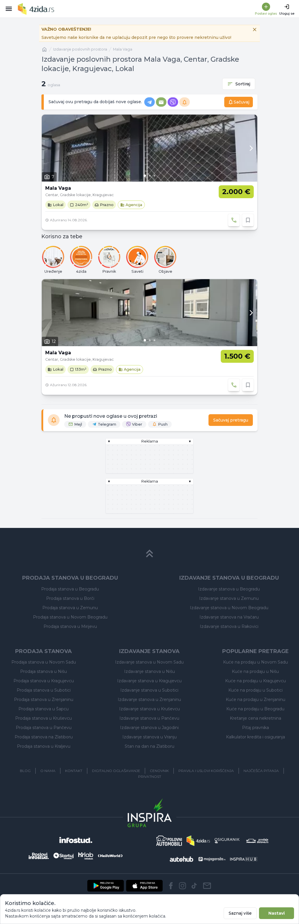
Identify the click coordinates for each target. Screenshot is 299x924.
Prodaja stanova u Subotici (44, 690)
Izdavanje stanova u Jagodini (149, 727)
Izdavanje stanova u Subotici (149, 690)
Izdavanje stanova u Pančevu (149, 718)
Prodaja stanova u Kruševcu (43, 718)
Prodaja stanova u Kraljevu (43, 746)
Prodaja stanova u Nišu (43, 671)
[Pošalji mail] (207, 885)
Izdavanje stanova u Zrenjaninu (149, 699)
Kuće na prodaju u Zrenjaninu (255, 699)
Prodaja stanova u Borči (70, 598)
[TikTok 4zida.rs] (194, 885)
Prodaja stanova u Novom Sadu (43, 662)
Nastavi (276, 913)
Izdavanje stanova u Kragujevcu (149, 680)
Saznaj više (240, 913)
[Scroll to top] (149, 554)
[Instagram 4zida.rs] (182, 885)
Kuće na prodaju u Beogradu (255, 708)
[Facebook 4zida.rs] (170, 885)
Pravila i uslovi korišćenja (206, 770)
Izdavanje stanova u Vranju (149, 737)
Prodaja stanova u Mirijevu (70, 626)
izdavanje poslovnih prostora (80, 49)
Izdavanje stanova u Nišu (149, 671)
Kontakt (73, 770)
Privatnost (149, 776)
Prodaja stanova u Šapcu (43, 708)
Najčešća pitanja (261, 770)
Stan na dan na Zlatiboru (149, 746)
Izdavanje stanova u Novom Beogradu (229, 607)
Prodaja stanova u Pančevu (44, 727)
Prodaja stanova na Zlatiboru (44, 737)
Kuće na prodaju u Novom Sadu (255, 662)
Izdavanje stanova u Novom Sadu (149, 662)
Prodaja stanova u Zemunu (70, 607)
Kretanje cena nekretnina (255, 718)
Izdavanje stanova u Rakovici (229, 626)
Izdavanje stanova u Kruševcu (149, 708)
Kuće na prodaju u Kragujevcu (255, 680)
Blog (25, 770)
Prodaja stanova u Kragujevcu (43, 680)
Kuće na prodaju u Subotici (255, 690)
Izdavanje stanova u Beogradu (229, 589)
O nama (47, 770)
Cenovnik (159, 770)
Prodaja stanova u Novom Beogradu (70, 617)
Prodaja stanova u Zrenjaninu (43, 699)
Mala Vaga (122, 49)
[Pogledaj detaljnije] (149, 148)
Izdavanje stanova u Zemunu (229, 598)
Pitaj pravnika (255, 727)
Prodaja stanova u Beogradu (70, 589)
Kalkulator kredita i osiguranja (255, 737)
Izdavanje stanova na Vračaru (229, 617)
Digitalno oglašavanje (116, 770)
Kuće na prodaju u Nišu (255, 671)
